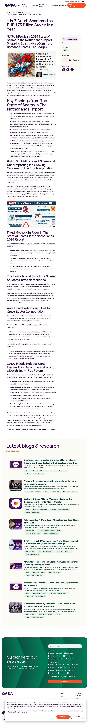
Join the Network (72, 5)
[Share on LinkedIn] (63, 69)
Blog (27, 12)
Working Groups (65, 699)
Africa (77, 698)
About (18, 5)
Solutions (62, 5)
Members (55, 5)
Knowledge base (18, 12)
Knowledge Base (43, 5)
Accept (63, 716)
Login (82, 1)
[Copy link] (72, 69)
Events (35, 5)
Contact (66, 1)
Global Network (24, 5)
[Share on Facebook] (67, 69)
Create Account (75, 1)
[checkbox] (65, 656)
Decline (77, 716)
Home (8, 12)
